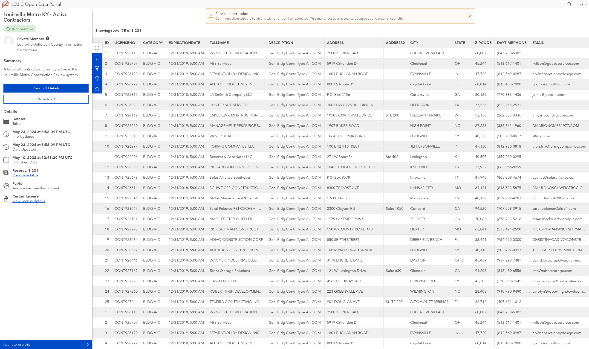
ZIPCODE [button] (483, 43)
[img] (47, 38)
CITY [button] (414, 43)
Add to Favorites (97, 88)
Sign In (581, 4)
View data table (25, 175)
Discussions (97, 58)
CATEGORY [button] (153, 43)
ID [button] (107, 43)
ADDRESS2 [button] (395, 43)
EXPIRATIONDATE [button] (184, 43)
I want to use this (16, 344)
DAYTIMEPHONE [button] (512, 43)
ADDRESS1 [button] (336, 43)
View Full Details (46, 88)
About (97, 48)
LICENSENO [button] (124, 43)
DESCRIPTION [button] (281, 43)
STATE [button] (460, 43)
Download (46, 99)
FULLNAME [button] (219, 43)
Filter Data (97, 68)
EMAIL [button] (538, 43)
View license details (28, 201)
